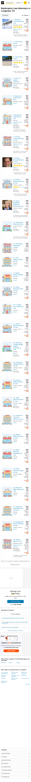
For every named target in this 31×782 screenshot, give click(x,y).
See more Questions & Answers (15, 630)
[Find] (25, 2)
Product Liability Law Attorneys (20, 163)
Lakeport (18, 662)
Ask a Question (16, 614)
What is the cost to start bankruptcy (10, 627)
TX (6, 561)
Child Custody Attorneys (14, 673)
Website (15, 29)
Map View (6, 15)
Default (26, 15)
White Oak (3, 662)
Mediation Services (22, 208)
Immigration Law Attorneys (15, 676)
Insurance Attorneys (17, 226)
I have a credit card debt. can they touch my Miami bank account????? (14, 623)
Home (2, 561)
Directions (20, 29)
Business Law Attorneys (14, 679)
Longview (10, 561)
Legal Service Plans (22, 185)
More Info (16, 30)
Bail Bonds (23, 675)
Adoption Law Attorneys (4, 682)
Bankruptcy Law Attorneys (19, 25)
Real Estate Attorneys (24, 673)
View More (27, 684)
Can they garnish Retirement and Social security (13, 618)
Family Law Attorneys (23, 403)
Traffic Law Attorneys (3, 676)
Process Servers (25, 678)
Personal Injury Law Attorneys (20, 142)
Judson (10, 662)
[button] (29, 2)
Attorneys (15, 120)
